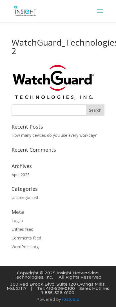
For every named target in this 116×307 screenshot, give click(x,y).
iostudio (70, 299)
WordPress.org (25, 246)
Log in (17, 220)
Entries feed (22, 229)
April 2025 (21, 174)
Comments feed (26, 238)
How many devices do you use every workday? (54, 135)
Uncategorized (25, 197)
